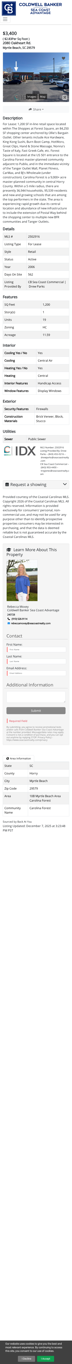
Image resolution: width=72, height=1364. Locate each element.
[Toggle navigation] (5, 19)
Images (31, 96)
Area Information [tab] (20, 758)
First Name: (14, 644)
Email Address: (16, 668)
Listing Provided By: (50, 450)
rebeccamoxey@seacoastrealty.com (31, 623)
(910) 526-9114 (19, 618)
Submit (36, 711)
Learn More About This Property (31, 549)
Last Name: (14, 656)
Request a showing (28, 484)
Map (43, 96)
